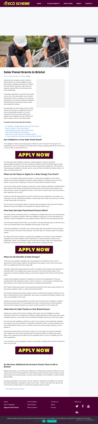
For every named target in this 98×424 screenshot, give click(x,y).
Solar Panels (31, 404)
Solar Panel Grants (14, 76)
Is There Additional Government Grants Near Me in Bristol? (23, 136)
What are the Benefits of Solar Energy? (17, 132)
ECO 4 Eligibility (9, 404)
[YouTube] (88, 406)
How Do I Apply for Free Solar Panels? (17, 128)
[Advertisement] (49, 21)
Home (39, 3)
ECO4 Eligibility (53, 3)
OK (44, 421)
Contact (88, 3)
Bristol (23, 76)
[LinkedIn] (76, 412)
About (78, 3)
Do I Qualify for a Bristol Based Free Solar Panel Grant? (22, 126)
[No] (96, 420)
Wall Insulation (32, 407)
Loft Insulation (32, 402)
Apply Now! (68, 3)
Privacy (53, 407)
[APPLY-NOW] (34, 159)
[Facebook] (82, 406)
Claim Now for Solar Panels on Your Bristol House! (20, 134)
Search (90, 40)
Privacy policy (52, 421)
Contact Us (54, 402)
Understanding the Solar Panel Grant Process (19, 130)
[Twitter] (76, 406)
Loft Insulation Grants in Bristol (14, 389)
